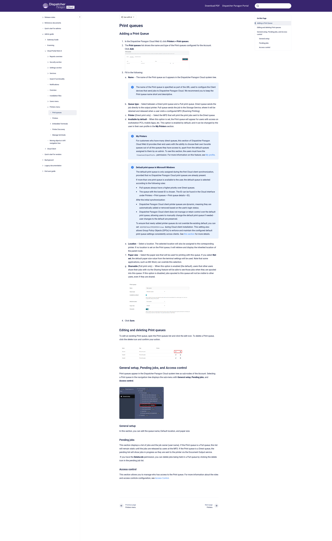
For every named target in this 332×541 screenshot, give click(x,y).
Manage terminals (59, 135)
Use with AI (128, 17)
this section (189, 234)
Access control (264, 47)
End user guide (50, 171)
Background (49, 160)
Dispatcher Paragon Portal (235, 5)
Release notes (50, 17)
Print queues (57, 113)
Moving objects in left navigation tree (57, 142)
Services (53, 73)
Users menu (54, 101)
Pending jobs (264, 43)
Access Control (162, 478)
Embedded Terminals (60, 124)
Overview (53, 90)
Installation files (55, 96)
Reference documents (53, 23)
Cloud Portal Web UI (54, 51)
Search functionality (57, 79)
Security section (56, 62)
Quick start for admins (53, 29)
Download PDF (212, 5)
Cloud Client (51, 149)
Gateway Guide (52, 40)
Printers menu (55, 107)
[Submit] (258, 6)
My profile (210, 155)
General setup (264, 39)
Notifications (54, 85)
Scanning (50, 45)
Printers (55, 118)
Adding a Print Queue (264, 23)
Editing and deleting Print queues (269, 27)
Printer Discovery (58, 129)
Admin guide (49, 34)
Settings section (56, 68)
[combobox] (273, 5)
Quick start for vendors (53, 154)
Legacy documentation (53, 166)
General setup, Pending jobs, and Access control (272, 33)
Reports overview (56, 57)
